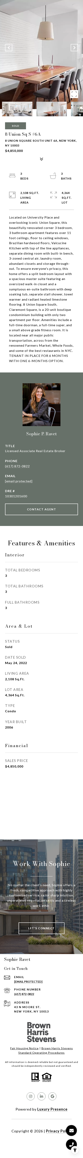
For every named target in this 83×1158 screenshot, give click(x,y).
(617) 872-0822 (17, 466)
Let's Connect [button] (41, 928)
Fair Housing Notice (24, 1048)
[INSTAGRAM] (31, 1096)
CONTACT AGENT (41, 509)
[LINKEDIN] (41, 1096)
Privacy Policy (59, 1131)
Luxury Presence (52, 1109)
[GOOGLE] (52, 1096)
